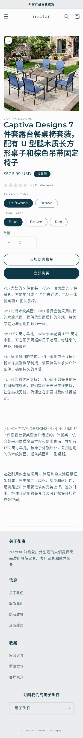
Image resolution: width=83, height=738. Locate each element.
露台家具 (16, 655)
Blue (13, 222)
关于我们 (16, 593)
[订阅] (68, 708)
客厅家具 (16, 677)
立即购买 (41, 273)
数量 (7, 233)
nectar (34, 730)
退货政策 (16, 625)
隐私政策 (16, 614)
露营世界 (16, 666)
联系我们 (16, 604)
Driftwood (18, 203)
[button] (6, 16)
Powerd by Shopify (50, 730)
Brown (46, 203)
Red (58, 222)
